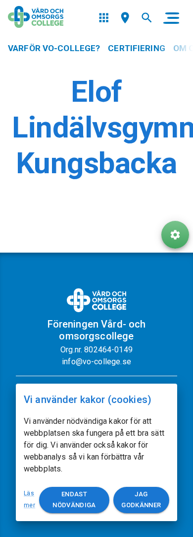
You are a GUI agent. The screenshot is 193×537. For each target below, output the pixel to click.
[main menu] (171, 18)
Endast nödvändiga (74, 499)
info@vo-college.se (96, 361)
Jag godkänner (141, 499)
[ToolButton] (175, 235)
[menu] (103, 17)
